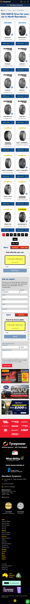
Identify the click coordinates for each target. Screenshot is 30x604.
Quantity (22, 290)
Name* (4, 295)
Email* (3, 304)
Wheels (4, 530)
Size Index (4, 564)
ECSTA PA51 (8, 64)
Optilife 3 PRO (7, 224)
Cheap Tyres (5, 569)
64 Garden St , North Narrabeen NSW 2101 (15, 480)
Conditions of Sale (18, 595)
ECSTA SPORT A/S (8, 116)
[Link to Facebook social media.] (15, 600)
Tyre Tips (4, 528)
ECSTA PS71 (22, 64)
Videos (4, 559)
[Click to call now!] (21, 2)
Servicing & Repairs (6, 543)
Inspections (4, 542)
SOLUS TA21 (22, 116)
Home (4, 10)
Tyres (3, 519)
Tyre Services (5, 545)
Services (4, 536)
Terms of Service (14, 361)
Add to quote (6, 43)
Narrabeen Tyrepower (16, 5)
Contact (4, 551)
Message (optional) (6, 350)
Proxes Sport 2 (22, 37)
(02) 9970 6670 (9, 484)
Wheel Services (5, 547)
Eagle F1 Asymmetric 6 (22, 170)
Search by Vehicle (6, 521)
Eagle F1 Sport (8, 196)
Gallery (4, 557)
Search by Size (5, 523)
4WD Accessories (6, 538)
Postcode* (4, 309)
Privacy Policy (5, 361)
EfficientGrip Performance (22, 197)
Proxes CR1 (8, 37)
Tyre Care (4, 527)
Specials (4, 549)
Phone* (4, 299)
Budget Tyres (5, 567)
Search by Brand (6, 525)
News (3, 555)
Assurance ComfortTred (7, 143)
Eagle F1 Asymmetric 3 (22, 142)
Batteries (4, 540)
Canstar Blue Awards (7, 566)
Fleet (3, 553)
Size (3, 290)
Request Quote (7, 365)
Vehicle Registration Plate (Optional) (8, 344)
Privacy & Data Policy (10, 595)
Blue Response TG (22, 224)
